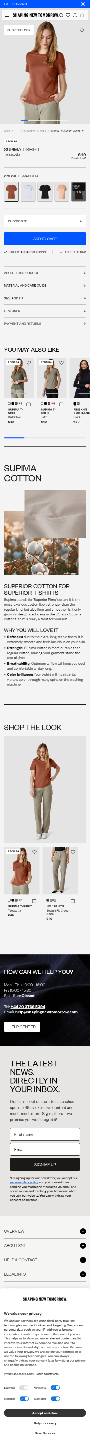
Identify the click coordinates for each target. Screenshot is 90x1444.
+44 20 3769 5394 (27, 1006)
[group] (45, 72)
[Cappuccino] (51, 900)
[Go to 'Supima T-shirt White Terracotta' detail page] (11, 191)
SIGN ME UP (45, 1164)
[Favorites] (68, 15)
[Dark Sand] (78, 403)
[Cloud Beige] (55, 900)
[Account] (75, 15)
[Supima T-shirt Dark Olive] (19, 378)
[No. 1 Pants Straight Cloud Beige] (60, 871)
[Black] (75, 403)
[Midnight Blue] (47, 900)
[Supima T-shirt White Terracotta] (22, 871)
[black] (13, 403)
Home (7, 131)
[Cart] (82, 15)
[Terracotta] (16, 403)
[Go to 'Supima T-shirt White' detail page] (28, 191)
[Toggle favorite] (82, 30)
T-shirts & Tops (35, 131)
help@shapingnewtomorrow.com (46, 1011)
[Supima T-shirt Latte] (51, 378)
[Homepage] (36, 15)
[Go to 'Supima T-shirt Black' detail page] (45, 191)
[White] (9, 403)
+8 (20, 403)
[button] (28, 404)
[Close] (83, 4)
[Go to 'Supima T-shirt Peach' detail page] (62, 191)
